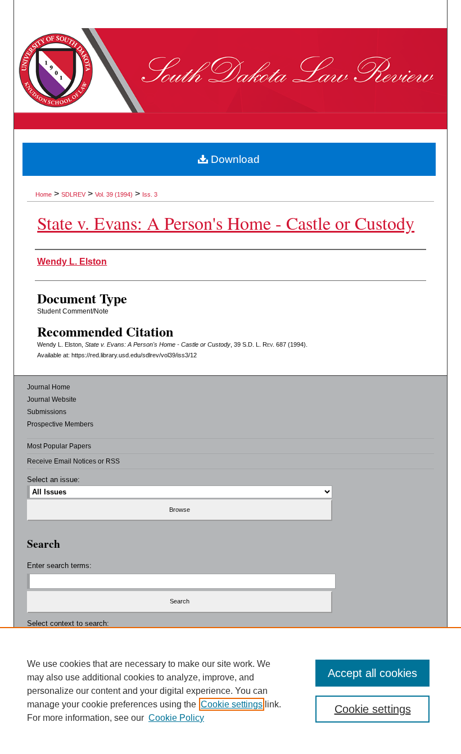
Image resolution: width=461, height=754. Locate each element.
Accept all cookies (372, 673)
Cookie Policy (176, 718)
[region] (230, 690)
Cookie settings (232, 704)
